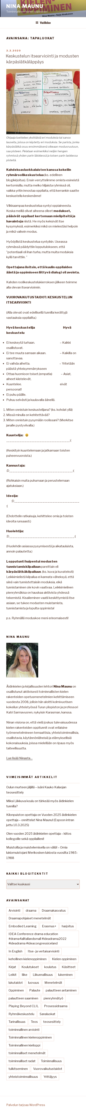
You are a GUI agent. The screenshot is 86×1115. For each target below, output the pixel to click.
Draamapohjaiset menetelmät (30, 918)
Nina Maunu (24, 6)
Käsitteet (69, 967)
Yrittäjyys (50, 1077)
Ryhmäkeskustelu (21, 1014)
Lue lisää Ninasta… (19, 758)
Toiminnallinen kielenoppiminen (30, 1037)
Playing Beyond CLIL (24, 1006)
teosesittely (52, 1022)
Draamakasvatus (54, 910)
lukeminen (65, 975)
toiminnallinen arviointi (24, 1030)
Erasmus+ (49, 926)
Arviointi (14, 910)
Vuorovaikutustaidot (47, 1069)
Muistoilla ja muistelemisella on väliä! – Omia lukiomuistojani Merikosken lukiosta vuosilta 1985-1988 (42, 853)
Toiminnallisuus (51, 1061)
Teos (34, 1022)
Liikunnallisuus (43, 975)
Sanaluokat (47, 1014)
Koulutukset (30, 967)
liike (24, 975)
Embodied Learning (23, 926)
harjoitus (68, 926)
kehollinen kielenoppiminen (28, 959)
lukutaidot (16, 983)
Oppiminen (16, 990)
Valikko (45, 22)
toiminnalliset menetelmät (27, 1053)
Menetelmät (53, 983)
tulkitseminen (18, 1069)
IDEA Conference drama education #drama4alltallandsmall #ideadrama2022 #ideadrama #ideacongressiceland (37, 938)
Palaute (34, 990)
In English (15, 951)
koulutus (50, 967)
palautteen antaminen (61, 990)
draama (31, 910)
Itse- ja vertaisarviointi (43, 951)
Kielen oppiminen (64, 959)
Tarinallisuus (17, 1022)
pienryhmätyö (53, 998)
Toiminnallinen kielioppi (24, 1045)
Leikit (12, 975)
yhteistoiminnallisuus (23, 1077)
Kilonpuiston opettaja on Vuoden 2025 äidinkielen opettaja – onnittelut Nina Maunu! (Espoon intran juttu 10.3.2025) (41, 820)
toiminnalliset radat (22, 1061)
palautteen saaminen (23, 998)
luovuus (33, 983)
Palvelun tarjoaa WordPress (25, 1105)
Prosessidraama (55, 1006)
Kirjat (12, 967)
